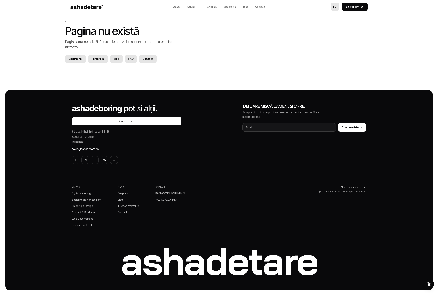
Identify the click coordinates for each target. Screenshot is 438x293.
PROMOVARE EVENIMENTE (170, 193)
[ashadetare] (86, 7)
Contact (260, 6)
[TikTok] (95, 160)
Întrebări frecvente (128, 206)
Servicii (191, 6)
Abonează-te (350, 127)
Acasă (177, 6)
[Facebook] (75, 160)
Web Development (82, 218)
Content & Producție (83, 212)
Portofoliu (211, 6)
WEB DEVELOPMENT (167, 199)
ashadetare (219, 260)
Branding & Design (82, 206)
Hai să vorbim (124, 121)
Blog (245, 6)
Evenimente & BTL (82, 225)
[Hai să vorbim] (429, 284)
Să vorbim (352, 7)
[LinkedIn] (104, 160)
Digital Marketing (81, 193)
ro (335, 6)
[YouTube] (114, 160)
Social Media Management (86, 199)
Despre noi (230, 6)
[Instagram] (85, 160)
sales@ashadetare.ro (85, 149)
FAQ (131, 59)
